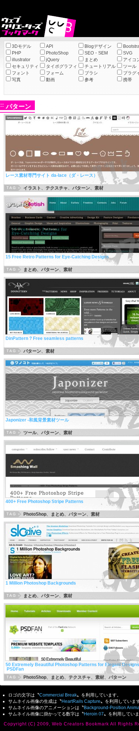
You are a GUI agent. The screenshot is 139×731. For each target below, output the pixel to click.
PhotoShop (57, 53)
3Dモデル (21, 46)
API (49, 46)
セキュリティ (25, 66)
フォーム (55, 73)
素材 (99, 188)
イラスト (32, 188)
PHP (16, 53)
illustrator (21, 59)
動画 (50, 79)
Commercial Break (58, 695)
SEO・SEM (96, 53)
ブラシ (91, 73)
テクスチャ (57, 188)
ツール (129, 66)
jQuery (52, 59)
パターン (81, 188)
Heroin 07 (94, 714)
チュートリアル (100, 66)
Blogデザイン (98, 46)
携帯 (127, 79)
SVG (127, 53)
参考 (89, 79)
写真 (16, 79)
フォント (21, 73)
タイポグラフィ (61, 66)
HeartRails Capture (81, 701)
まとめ (91, 59)
